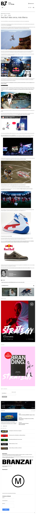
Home (2, 15)
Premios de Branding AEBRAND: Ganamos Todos (27, 414)
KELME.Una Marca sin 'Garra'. (13, 443)
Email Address (4, 393)
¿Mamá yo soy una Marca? (7, 294)
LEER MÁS (14, 423)
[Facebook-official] (30, 7)
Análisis (5, 15)
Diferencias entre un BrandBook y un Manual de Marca (17, 435)
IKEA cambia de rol (6, 418)
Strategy (9, 15)
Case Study (20, 417)
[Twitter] (28, 7)
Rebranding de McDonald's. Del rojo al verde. (15, 439)
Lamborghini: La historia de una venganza (15, 430)
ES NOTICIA (3, 410)
